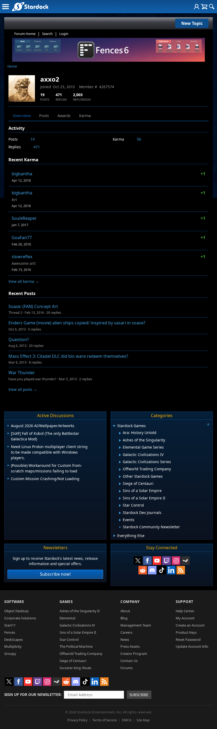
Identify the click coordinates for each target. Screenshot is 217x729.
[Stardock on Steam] (185, 560)
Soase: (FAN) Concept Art (33, 306)
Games (66, 601)
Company (130, 601)
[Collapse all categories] (208, 424)
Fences (9, 632)
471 (37, 146)
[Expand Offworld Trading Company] (120, 469)
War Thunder (21, 372)
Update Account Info (192, 646)
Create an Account (190, 625)
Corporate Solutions (20, 618)
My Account (185, 618)
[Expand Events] (120, 520)
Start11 (10, 625)
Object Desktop (16, 611)
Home (12, 66)
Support (184, 601)
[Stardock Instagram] (176, 560)
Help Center (185, 611)
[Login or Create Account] (196, 6)
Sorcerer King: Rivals (75, 667)
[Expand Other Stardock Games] (120, 476)
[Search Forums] (211, 6)
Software (14, 601)
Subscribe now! (55, 574)
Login (63, 33)
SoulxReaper (24, 218)
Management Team (135, 625)
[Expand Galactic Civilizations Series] (120, 462)
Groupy (10, 653)
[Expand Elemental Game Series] (120, 447)
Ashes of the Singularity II (80, 611)
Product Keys (186, 632)
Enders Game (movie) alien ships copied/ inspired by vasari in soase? (76, 323)
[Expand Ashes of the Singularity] (120, 440)
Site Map (143, 720)
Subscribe (138, 694)
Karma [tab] (85, 115)
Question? (18, 339)
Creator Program (133, 653)
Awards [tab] (64, 115)
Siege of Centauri (73, 660)
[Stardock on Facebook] (147, 560)
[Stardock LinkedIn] (171, 570)
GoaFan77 (22, 237)
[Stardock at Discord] (152, 570)
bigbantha (22, 174)
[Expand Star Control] (120, 505)
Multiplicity (13, 646)
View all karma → (23, 281)
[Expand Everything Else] (114, 535)
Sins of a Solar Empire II (78, 632)
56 (139, 139)
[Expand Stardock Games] (114, 426)
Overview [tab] (22, 115)
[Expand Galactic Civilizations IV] (120, 455)
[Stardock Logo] (30, 6)
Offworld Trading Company (81, 653)
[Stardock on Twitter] (138, 560)
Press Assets (130, 646)
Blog (124, 618)
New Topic (192, 23)
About (125, 611)
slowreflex (22, 257)
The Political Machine (76, 646)
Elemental (67, 618)
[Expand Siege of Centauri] (120, 483)
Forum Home (24, 33)
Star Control (69, 639)
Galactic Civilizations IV (77, 625)
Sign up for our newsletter (32, 694)
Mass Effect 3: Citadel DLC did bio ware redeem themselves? (68, 356)
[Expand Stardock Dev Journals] (120, 513)
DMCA (127, 720)
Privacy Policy (77, 720)
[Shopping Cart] (204, 6)
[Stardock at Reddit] (142, 570)
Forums (126, 667)
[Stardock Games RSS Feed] (181, 570)
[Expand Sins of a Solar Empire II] (120, 498)
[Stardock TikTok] (161, 570)
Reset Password (188, 639)
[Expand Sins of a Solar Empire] (120, 491)
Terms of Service (104, 720)
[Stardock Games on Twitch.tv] (166, 560)
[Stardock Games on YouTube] (157, 560)
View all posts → (22, 389)
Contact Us (129, 660)
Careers (126, 632)
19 (32, 139)
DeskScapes (13, 639)
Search (47, 33)
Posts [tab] (44, 115)
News (124, 639)
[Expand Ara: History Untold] (120, 433)
